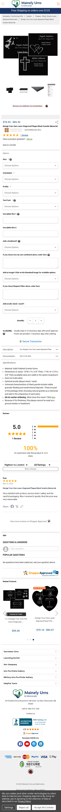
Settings (8, 807)
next (57, 613)
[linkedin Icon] (41, 744)
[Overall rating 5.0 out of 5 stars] (11, 136)
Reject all (24, 807)
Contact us (30, 713)
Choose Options (16, 614)
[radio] (45, 426)
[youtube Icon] (27, 744)
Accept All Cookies (44, 807)
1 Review (24, 135)
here (53, 397)
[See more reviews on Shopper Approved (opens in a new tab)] (21, 507)
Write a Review (30, 469)
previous (4, 613)
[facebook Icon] (20, 744)
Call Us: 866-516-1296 (30, 709)
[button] (30, 779)
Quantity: (20, 320)
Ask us (29, 139)
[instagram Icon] (34, 744)
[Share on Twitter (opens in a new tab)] (17, 507)
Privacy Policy (24, 801)
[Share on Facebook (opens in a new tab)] (12, 507)
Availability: (7, 331)
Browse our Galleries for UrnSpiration (28, 106)
